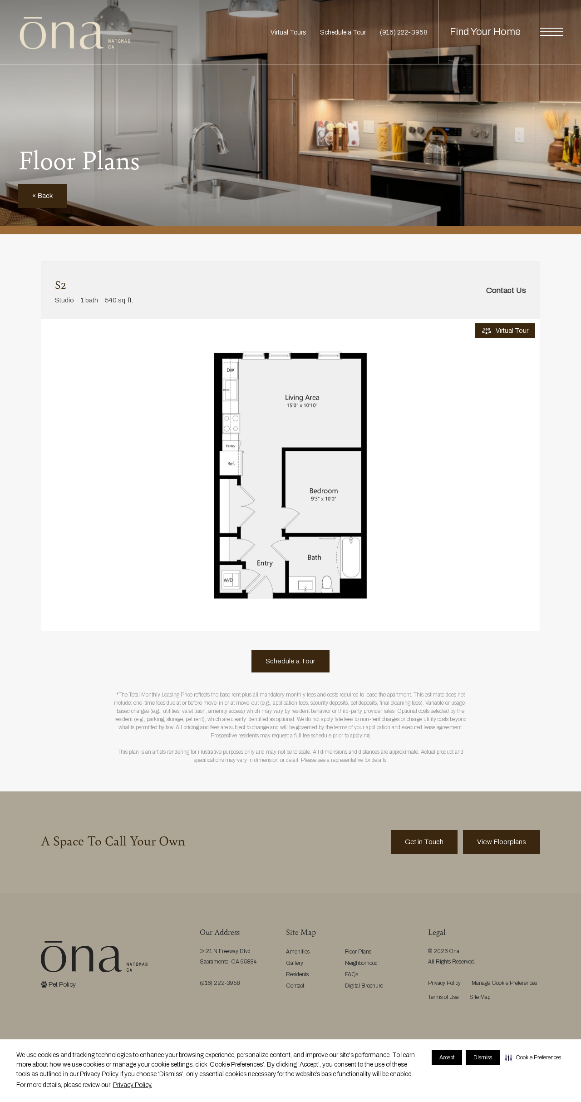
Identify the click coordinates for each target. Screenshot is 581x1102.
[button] (533, 1057)
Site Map (479, 997)
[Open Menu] (551, 32)
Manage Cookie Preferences (504, 983)
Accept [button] (446, 1057)
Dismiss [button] (482, 1057)
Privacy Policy (444, 983)
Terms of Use (443, 997)
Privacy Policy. (132, 1085)
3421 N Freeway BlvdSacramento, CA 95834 (228, 956)
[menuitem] (308, 952)
